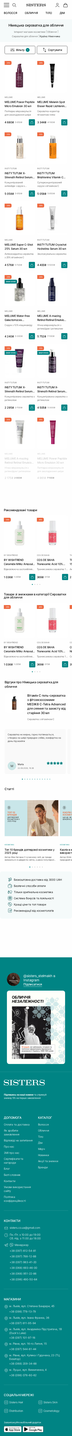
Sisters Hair (16, 1402)
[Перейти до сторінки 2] (34, 584)
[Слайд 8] (39, 779)
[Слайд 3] (27, 779)
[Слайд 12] (49, 779)
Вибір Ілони (11, 282)
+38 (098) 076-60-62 (22, 1375)
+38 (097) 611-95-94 (22, 1323)
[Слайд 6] (34, 779)
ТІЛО (49, 13)
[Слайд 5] (32, 779)
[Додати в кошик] (32, 122)
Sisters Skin (50, 1402)
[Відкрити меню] (6, 5)
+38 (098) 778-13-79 (22, 1311)
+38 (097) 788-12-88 (23, 1256)
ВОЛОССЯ (10, 13)
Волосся (43, 1124)
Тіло (40, 1136)
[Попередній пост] (12, 1027)
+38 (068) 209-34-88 (23, 1363)
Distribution (16, 1410)
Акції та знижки (48, 1161)
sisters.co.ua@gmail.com (25, 1227)
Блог (7, 1168)
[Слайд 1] (22, 779)
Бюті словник (12, 1174)
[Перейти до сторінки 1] (32, 584)
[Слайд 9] (42, 779)
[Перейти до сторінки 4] (39, 584)
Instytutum (11, 168)
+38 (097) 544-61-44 (22, 1349)
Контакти (9, 1181)
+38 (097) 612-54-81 (23, 1250)
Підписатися (32, 984)
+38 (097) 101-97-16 (22, 1337)
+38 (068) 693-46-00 (23, 1267)
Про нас (9, 1146)
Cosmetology (51, 1410)
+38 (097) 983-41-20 (23, 1262)
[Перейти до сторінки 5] (39, 867)
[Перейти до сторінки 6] (42, 867)
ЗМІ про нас (11, 1152)
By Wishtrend (11, 555)
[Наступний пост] (60, 1027)
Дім (40, 1142)
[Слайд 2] (24, 779)
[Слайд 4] (29, 779)
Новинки (43, 1155)
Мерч (41, 1149)
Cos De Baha (43, 555)
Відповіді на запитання (18, 1140)
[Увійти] (57, 5)
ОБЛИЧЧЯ (31, 13)
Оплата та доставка (16, 1124)
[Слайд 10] (44, 779)
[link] (65, 5)
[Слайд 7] (37, 779)
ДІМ (62, 13)
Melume (9, 97)
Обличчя (43, 1130)
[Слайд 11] (47, 779)
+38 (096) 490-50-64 (23, 1279)
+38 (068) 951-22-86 (23, 1273)
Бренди (43, 1167)
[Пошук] (14, 5)
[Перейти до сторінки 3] (37, 584)
